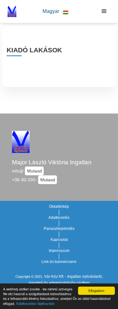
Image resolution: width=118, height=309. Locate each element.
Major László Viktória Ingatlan (52, 162)
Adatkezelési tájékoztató (35, 303)
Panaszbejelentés (59, 228)
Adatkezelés (59, 217)
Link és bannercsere (59, 261)
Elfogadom (96, 290)
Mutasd (34, 170)
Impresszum (59, 250)
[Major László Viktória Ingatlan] (10, 11)
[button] (55, 11)
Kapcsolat (59, 239)
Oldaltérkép (59, 206)
